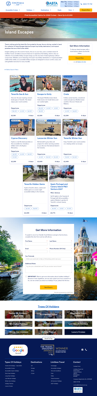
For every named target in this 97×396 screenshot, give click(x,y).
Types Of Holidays (48, 306)
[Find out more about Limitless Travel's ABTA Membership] (51, 4)
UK (32, 365)
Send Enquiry (48, 287)
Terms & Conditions (56, 370)
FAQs (52, 376)
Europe (33, 368)
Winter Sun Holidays (10, 381)
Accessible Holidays (56, 368)
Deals (59, 10)
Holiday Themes (29, 27)
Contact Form (76, 366)
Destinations (45, 10)
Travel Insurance (55, 378)
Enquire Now (86, 10)
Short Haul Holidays (10, 373)
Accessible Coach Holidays (12, 370)
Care (70, 10)
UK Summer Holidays (56, 381)
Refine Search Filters (12, 69)
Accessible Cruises (12, 10)
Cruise (32, 373)
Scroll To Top (48, 338)
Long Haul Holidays (10, 376)
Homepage (54, 365)
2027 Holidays (54, 383)
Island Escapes (17, 27)
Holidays (29, 10)
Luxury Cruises (9, 386)
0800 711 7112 (82, 62)
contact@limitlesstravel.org (80, 385)
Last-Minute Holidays (10, 378)
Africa (32, 370)
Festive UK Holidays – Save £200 (13, 365)
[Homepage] (24, 4)
